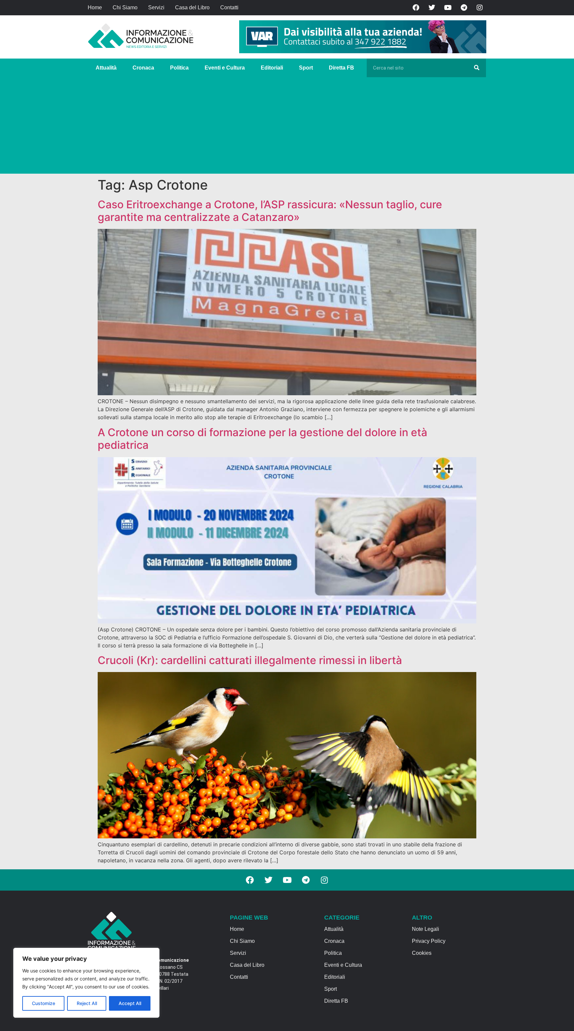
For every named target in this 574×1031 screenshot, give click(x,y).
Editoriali (272, 68)
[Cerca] (476, 68)
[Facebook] (416, 7)
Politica (179, 68)
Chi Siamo (125, 7)
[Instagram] (479, 7)
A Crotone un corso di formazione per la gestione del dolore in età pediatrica (262, 438)
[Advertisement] (287, 127)
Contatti (229, 7)
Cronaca (143, 68)
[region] (86, 983)
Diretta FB (341, 68)
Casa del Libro (192, 7)
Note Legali (425, 929)
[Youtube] (447, 7)
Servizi (156, 7)
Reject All (87, 1003)
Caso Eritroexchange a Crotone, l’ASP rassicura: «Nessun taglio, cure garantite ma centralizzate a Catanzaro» (270, 211)
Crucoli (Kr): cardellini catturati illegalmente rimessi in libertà (250, 660)
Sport (306, 68)
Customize (43, 1003)
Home (95, 7)
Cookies (421, 953)
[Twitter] (431, 7)
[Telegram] (463, 7)
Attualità (106, 68)
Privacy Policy (428, 941)
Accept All (130, 1003)
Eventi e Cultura (225, 68)
